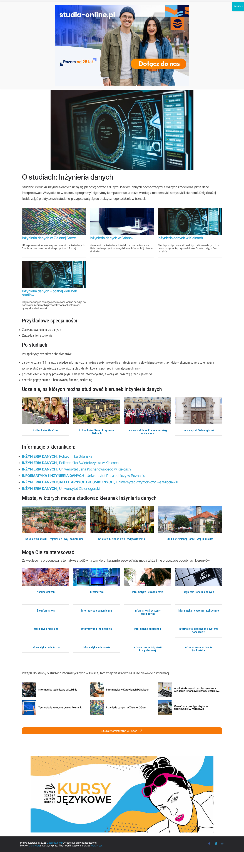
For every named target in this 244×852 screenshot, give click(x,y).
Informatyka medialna (45, 629)
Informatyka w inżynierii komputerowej (147, 649)
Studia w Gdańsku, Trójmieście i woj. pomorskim (54, 539)
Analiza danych (46, 592)
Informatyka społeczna (147, 629)
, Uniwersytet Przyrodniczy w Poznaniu (83, 476)
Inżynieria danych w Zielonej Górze (49, 238)
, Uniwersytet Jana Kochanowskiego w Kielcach (76, 469)
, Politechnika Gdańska (57, 456)
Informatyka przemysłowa (96, 629)
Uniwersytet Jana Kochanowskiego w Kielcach (147, 432)
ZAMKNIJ (238, 6)
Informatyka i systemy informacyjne (148, 612)
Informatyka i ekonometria (147, 592)
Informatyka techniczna (46, 647)
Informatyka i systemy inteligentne (198, 610)
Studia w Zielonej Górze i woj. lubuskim (189, 539)
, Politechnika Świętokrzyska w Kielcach (70, 463)
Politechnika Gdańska (46, 430)
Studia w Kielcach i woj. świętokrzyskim (122, 539)
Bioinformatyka (46, 610)
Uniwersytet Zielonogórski (198, 430)
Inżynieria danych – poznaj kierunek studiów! (49, 293)
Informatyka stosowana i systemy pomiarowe (198, 630)
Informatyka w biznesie (96, 647)
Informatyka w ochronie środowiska (198, 649)
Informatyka (96, 592)
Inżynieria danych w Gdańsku (112, 238)
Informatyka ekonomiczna (96, 610)
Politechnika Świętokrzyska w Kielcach (96, 432)
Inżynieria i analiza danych (198, 592)
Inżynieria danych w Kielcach (180, 238)
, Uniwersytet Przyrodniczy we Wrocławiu (100, 482)
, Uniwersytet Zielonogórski (61, 488)
